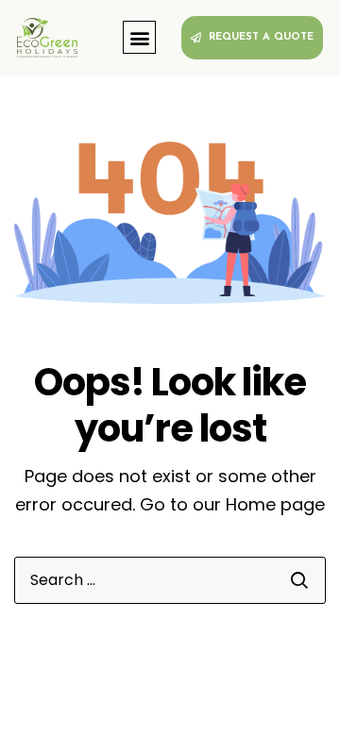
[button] (139, 37)
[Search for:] (170, 580)
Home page (275, 504)
